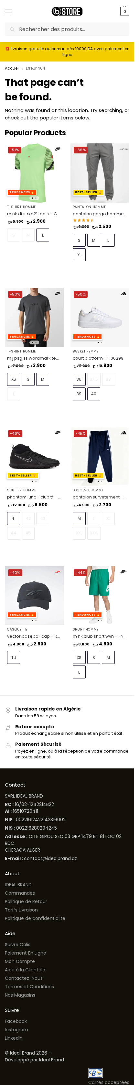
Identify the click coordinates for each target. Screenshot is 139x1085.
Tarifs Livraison (21, 910)
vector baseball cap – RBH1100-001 (34, 636)
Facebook (16, 1021)
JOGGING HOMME (88, 490)
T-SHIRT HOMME (21, 207)
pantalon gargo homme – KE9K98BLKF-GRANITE (100, 214)
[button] (124, 11)
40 (93, 394)
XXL (79, 533)
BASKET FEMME (86, 351)
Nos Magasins (20, 995)
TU (13, 657)
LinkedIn (14, 1038)
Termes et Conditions (29, 986)
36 (79, 379)
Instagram (16, 1029)
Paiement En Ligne (25, 953)
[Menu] (14, 11)
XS (13, 379)
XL (79, 255)
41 (14, 518)
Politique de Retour (26, 901)
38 (108, 379)
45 (28, 533)
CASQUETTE (17, 629)
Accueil (12, 68)
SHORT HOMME (86, 629)
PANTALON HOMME (89, 207)
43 (42, 518)
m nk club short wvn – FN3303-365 (100, 636)
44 (13, 533)
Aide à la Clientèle (25, 970)
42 (28, 518)
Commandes (20, 893)
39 (79, 394)
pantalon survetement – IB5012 (100, 497)
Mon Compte (20, 961)
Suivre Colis (17, 944)
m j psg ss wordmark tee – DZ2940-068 (34, 358)
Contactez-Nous (24, 978)
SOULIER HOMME (21, 490)
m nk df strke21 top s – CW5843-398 (34, 214)
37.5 (94, 379)
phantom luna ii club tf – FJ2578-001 (34, 497)
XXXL (94, 533)
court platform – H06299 (98, 358)
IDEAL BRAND (18, 884)
